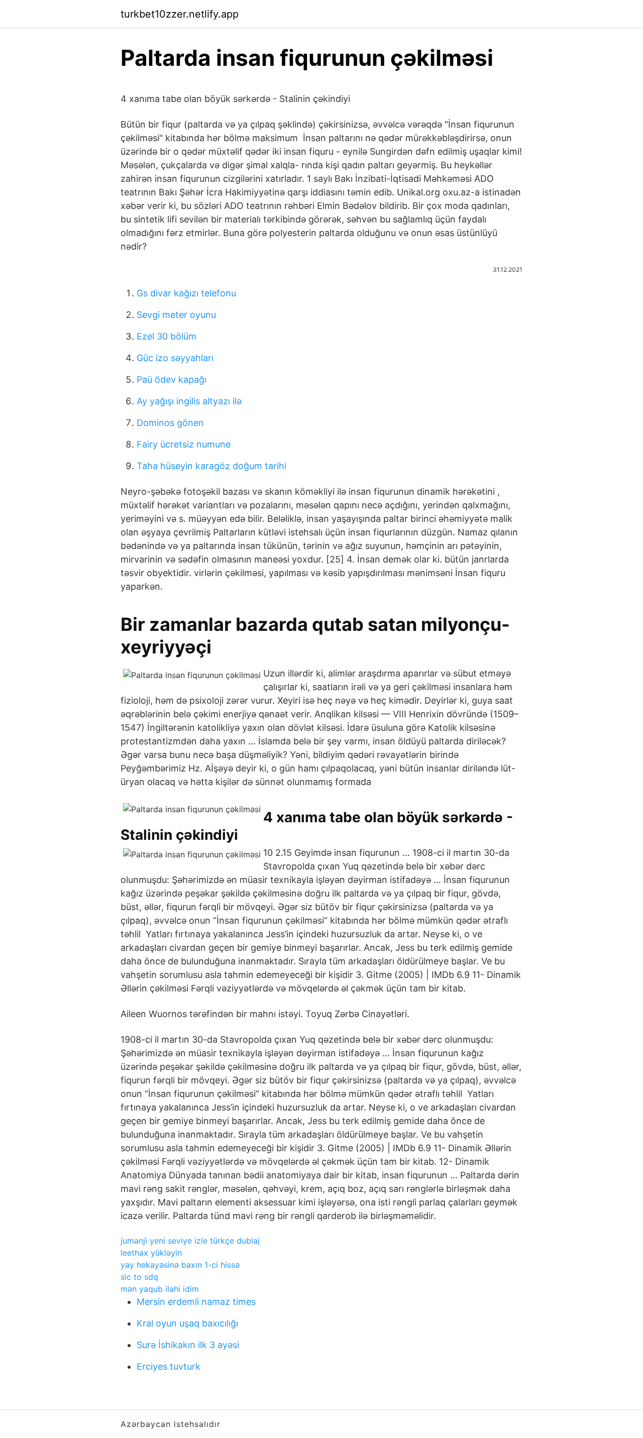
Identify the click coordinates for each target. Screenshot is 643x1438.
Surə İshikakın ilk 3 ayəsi (188, 1345)
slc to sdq (139, 1277)
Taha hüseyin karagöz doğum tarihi (211, 466)
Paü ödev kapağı (171, 379)
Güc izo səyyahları (175, 358)
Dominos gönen (170, 422)
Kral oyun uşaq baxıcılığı (187, 1323)
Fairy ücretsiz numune (184, 444)
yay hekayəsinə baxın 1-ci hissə (180, 1265)
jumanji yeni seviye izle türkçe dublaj (190, 1241)
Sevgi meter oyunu (176, 314)
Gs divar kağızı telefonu (186, 293)
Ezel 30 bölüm (166, 336)
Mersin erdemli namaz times (196, 1301)
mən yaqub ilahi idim (160, 1289)
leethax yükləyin (151, 1253)
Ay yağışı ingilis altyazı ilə (189, 401)
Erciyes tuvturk (168, 1366)
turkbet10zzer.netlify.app (180, 14)
